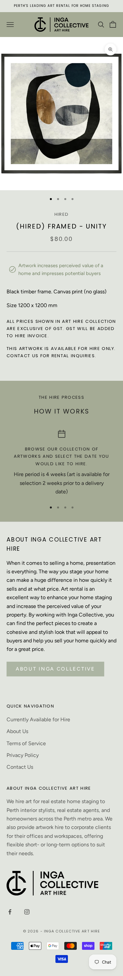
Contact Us (20, 767)
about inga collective (55, 669)
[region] (61, 463)
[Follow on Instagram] (27, 912)
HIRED (61, 214)
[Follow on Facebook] (10, 912)
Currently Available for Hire (38, 719)
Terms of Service (26, 743)
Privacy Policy (23, 755)
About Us (17, 731)
